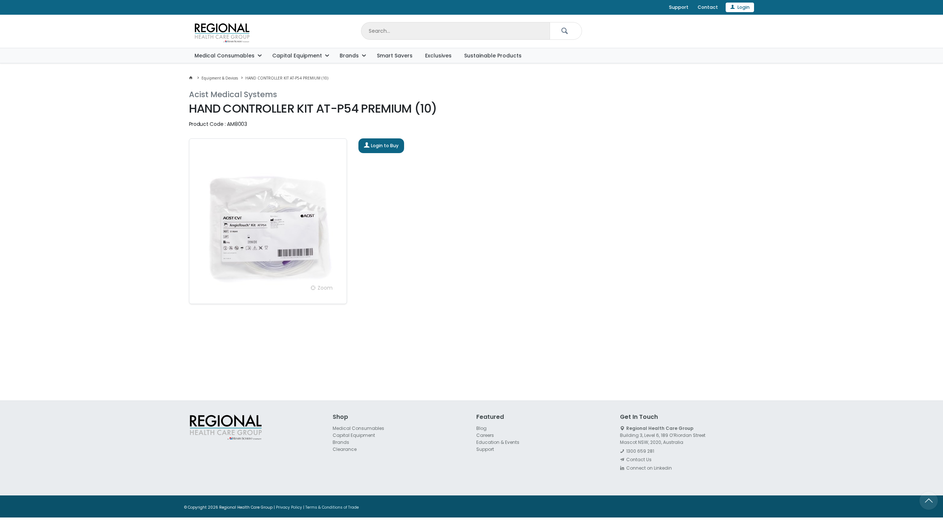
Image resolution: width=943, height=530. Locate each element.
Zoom (325, 288)
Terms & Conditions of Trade (332, 507)
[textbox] (455, 31)
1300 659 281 (640, 451)
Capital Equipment (297, 55)
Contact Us (639, 459)
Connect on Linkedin (649, 468)
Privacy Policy (289, 507)
